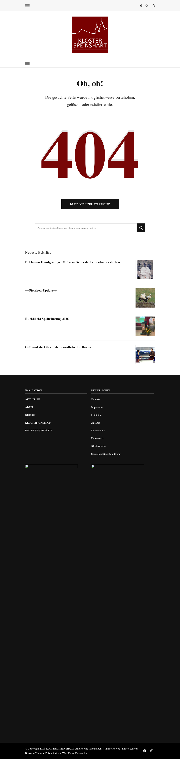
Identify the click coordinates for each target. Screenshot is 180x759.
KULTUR (30, 415)
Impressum (97, 407)
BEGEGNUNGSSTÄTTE (38, 430)
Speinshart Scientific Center (106, 454)
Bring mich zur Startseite (90, 204)
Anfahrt (95, 422)
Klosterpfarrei (98, 446)
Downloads (97, 438)
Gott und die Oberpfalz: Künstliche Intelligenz (58, 346)
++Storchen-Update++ (41, 290)
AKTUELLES (32, 399)
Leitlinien (96, 415)
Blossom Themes (34, 753)
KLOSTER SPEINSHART (60, 748)
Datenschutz (98, 430)
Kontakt (95, 399)
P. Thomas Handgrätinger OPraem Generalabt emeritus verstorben (72, 262)
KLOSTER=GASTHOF (38, 422)
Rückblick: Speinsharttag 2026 (47, 318)
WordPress (68, 753)
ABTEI (29, 407)
